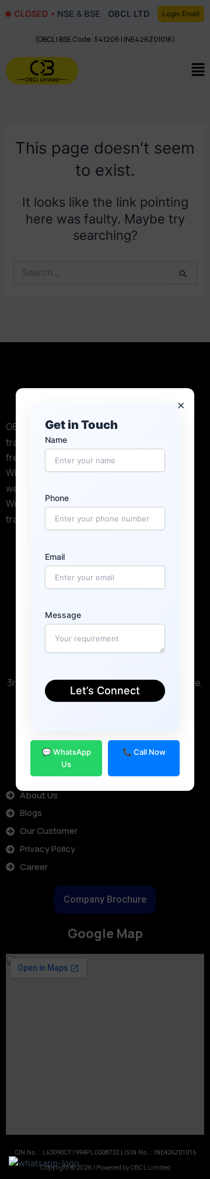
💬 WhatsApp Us (66, 758)
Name (56, 440)
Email (55, 557)
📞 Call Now (144, 752)
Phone (57, 498)
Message (63, 615)
